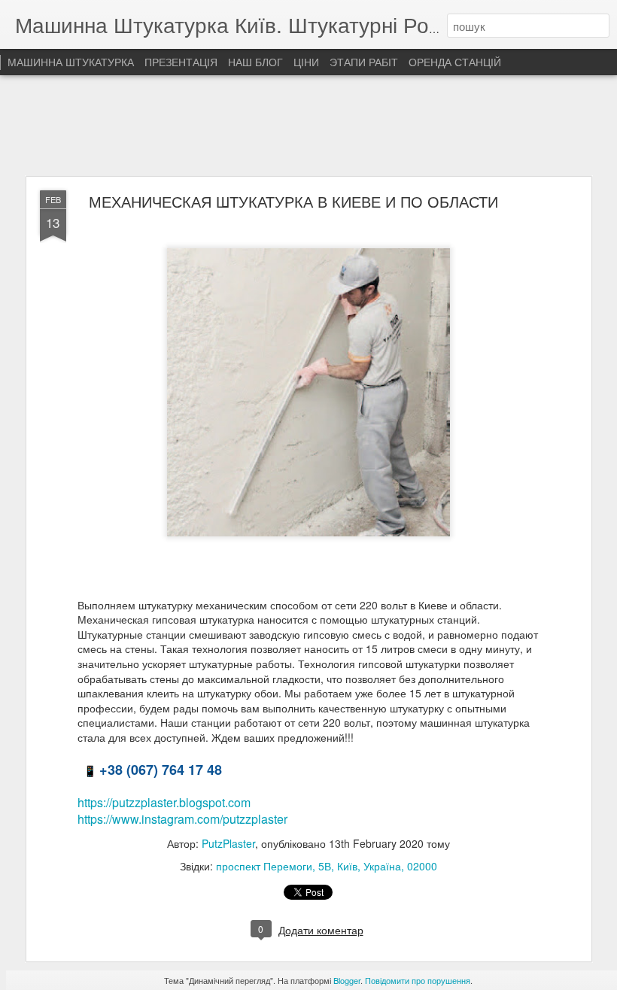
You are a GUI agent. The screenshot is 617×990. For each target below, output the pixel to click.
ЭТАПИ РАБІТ (364, 61)
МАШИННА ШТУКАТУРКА (71, 61)
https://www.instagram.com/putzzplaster (182, 819)
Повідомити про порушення (417, 980)
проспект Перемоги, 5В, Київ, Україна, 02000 (326, 865)
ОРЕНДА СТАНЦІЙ (455, 61)
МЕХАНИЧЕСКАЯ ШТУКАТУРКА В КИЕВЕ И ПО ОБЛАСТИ (293, 201)
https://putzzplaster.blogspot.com (164, 802)
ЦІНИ (306, 61)
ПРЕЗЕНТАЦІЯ (180, 61)
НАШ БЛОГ (255, 61)
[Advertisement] (308, 126)
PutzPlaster (228, 843)
